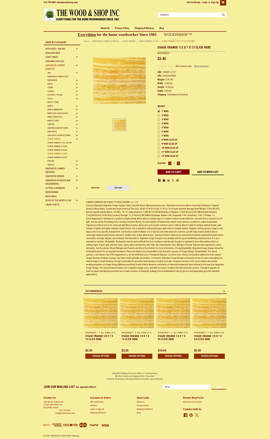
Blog (161, 28)
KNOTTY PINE (53, 102)
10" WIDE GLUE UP (170, 148)
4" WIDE (165, 123)
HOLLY (50, 98)
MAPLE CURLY (53, 120)
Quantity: (162, 163)
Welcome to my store (192, 402)
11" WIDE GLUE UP (170, 152)
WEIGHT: (162, 106)
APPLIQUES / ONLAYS (55, 48)
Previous (222, 291)
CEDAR (50, 87)
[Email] (164, 180)
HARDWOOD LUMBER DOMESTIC (55, 67)
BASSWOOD (52, 80)
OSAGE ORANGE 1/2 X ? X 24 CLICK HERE (208, 338)
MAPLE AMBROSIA (55, 109)
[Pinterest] (177, 180)
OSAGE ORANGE (54, 139)
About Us (105, 28)
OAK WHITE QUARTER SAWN (59, 135)
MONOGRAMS (51, 192)
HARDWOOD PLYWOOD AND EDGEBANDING (57, 182)
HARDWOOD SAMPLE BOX (58, 76)
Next (224, 291)
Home (86, 41)
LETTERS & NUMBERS (55, 188)
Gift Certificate (193, 2)
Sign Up (214, 2)
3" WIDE (165, 119)
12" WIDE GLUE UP (170, 156)
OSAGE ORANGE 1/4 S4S (57, 146)
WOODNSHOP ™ (91, 333)
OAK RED (51, 124)
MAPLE (50, 106)
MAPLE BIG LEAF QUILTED (58, 113)
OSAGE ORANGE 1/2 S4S (57, 153)
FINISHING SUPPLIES (54, 61)
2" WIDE (165, 115)
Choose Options (100, 356)
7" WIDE (165, 135)
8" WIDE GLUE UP (169, 140)
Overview (95, 188)
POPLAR (51, 161)
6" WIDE (165, 131)
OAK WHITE (52, 131)
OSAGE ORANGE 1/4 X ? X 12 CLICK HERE (135, 338)
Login (205, 2)
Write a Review (201, 66)
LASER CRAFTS (52, 204)
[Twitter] (173, 180)
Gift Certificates (97, 402)
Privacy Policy (122, 28)
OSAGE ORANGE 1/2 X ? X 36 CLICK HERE (171, 338)
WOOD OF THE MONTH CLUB (58, 200)
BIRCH (50, 84)
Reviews (118, 188)
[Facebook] (159, 180)
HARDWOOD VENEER (54, 176)
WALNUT (51, 165)
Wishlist (93, 405)
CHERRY (51, 91)
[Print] (168, 180)
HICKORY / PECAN (55, 95)
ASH (49, 73)
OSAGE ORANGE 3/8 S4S (57, 150)
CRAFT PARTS (51, 57)
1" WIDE (165, 111)
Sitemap (75, 436)
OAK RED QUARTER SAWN (58, 128)
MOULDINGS (51, 196)
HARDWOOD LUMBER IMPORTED (55, 170)
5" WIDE (165, 127)
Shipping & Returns (144, 28)
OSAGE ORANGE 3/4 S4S (57, 157)
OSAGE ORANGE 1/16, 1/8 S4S (60, 142)
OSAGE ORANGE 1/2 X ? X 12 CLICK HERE (178, 41)
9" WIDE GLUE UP (169, 144)
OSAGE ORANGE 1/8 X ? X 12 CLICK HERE (99, 338)
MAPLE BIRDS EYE (55, 117)
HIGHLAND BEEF (52, 53)
